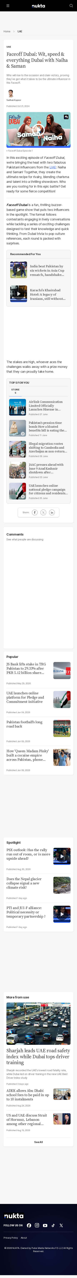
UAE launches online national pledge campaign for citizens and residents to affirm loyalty (47, 489)
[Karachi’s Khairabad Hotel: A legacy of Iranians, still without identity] (18, 293)
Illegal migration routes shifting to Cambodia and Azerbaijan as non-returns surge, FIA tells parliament (48, 447)
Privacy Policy (11, 1237)
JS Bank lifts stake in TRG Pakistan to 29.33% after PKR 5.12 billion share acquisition (26, 668)
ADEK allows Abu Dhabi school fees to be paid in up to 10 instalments (27, 1094)
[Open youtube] (45, 1225)
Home (7, 31)
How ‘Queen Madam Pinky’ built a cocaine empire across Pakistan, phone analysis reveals (27, 755)
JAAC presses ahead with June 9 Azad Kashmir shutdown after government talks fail (46, 468)
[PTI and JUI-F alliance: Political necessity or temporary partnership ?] (62, 914)
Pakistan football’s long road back (24, 724)
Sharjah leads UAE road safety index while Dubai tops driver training (38, 1056)
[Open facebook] (29, 1225)
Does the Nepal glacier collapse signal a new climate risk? (24, 883)
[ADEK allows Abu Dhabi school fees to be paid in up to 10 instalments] (62, 1093)
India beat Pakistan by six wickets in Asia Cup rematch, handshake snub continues (47, 270)
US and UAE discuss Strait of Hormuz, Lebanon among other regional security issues (26, 1119)
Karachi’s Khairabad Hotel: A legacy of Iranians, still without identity (46, 294)
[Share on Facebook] (35, 512)
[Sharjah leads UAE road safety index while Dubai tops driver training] (38, 1023)
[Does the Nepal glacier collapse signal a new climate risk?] (62, 885)
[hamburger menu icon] (8, 6)
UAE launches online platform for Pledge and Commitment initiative (25, 697)
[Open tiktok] (53, 1225)
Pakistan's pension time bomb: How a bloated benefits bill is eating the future (46, 426)
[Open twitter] (61, 1225)
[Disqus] (38, 593)
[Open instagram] (37, 1225)
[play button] (38, 130)
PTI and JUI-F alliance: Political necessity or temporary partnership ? (25, 912)
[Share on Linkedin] (52, 512)
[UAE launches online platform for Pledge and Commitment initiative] (62, 699)
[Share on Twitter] (43, 512)
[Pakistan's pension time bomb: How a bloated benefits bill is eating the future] (17, 428)
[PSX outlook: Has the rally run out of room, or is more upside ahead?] (62, 856)
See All (38, 1142)
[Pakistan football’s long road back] (62, 728)
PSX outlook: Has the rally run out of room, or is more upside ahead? (28, 854)
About (24, 1237)
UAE (8, 46)
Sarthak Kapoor (13, 100)
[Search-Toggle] (71, 6)
